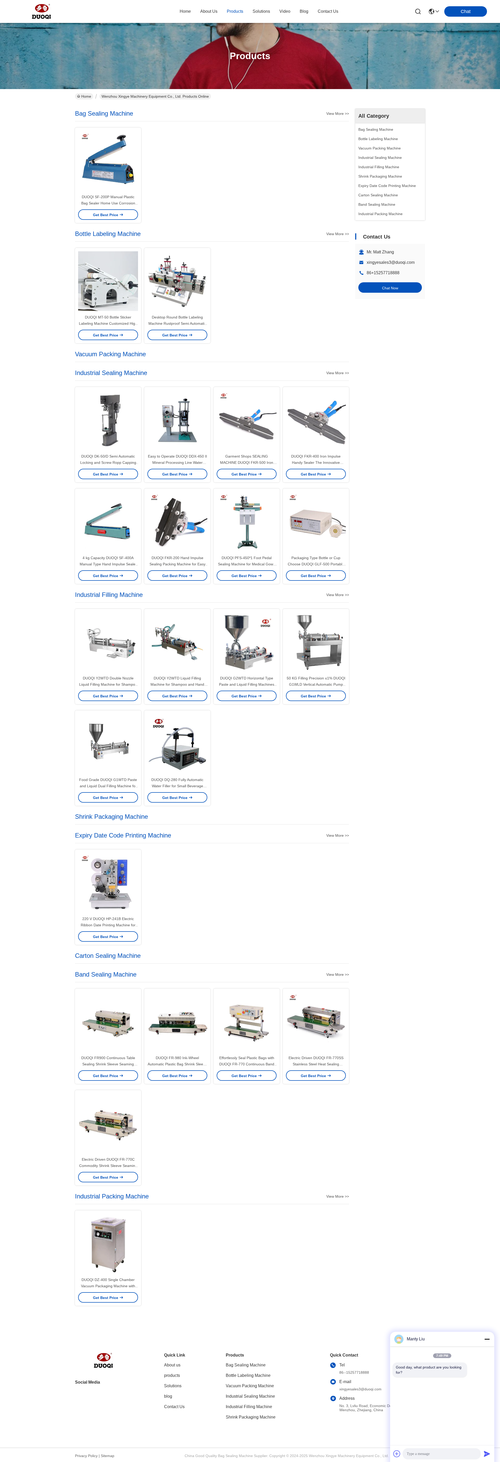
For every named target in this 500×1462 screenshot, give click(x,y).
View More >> (337, 113)
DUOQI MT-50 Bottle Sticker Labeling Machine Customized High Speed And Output (108, 323)
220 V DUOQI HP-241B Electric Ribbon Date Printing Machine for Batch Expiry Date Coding (108, 925)
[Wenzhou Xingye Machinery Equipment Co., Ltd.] (41, 11)
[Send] (487, 1453)
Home (185, 11)
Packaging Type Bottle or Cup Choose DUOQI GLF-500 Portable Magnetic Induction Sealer (316, 564)
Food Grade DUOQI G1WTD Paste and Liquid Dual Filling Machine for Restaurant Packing (108, 786)
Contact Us (174, 1406)
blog (304, 11)
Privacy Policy (86, 1456)
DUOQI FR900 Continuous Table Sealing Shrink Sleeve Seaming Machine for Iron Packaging (108, 1064)
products (235, 11)
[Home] (103, 1367)
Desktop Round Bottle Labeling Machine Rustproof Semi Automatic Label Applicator (177, 323)
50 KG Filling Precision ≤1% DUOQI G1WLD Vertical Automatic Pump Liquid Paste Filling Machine (316, 684)
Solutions (173, 1386)
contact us (328, 11)
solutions (261, 11)
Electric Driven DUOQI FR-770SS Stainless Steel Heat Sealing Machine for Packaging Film (316, 1064)
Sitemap (107, 1456)
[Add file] (397, 1453)
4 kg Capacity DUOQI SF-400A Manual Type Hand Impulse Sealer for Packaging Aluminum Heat (108, 564)
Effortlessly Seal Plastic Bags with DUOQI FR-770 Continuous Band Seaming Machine (246, 1064)
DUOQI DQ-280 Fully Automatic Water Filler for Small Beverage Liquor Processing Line (177, 786)
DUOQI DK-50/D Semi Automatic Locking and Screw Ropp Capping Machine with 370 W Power (108, 462)
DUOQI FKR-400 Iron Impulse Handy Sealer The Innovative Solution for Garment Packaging (316, 462)
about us (208, 11)
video (284, 11)
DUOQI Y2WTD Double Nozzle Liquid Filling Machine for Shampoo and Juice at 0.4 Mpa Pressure (108, 684)
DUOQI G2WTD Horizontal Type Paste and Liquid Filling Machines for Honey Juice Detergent (246, 684)
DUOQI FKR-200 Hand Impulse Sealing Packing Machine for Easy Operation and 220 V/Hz (177, 564)
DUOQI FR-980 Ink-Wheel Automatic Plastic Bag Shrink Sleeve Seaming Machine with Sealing (177, 1064)
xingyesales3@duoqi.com (391, 262)
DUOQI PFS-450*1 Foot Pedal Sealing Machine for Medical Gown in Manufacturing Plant (246, 564)
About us (172, 1365)
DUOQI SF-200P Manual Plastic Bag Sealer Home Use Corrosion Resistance (108, 203)
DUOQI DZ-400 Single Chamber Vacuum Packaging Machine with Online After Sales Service (108, 1286)
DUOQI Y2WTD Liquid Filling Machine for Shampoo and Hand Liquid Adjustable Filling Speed (177, 684)
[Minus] (487, 1339)
